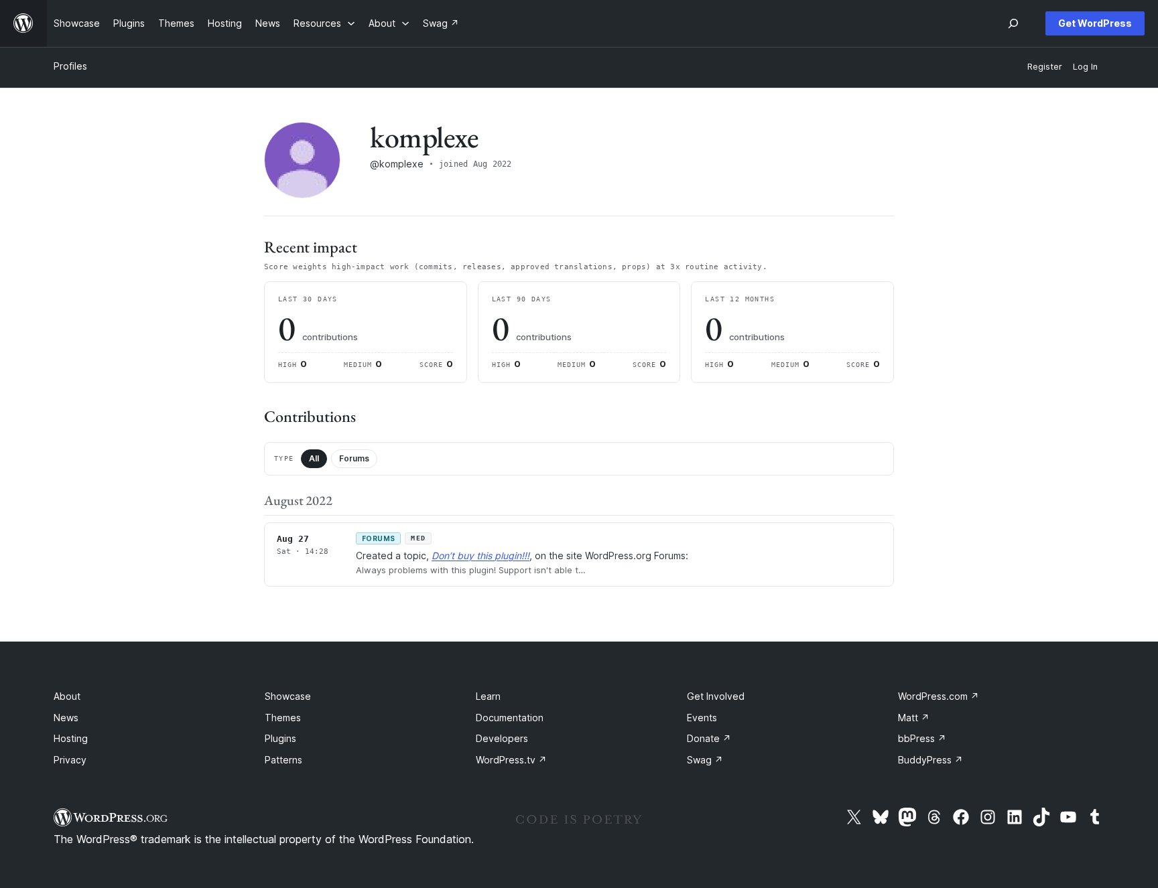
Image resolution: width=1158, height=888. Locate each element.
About (67, 696)
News (66, 717)
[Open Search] (1013, 23)
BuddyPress (930, 759)
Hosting (71, 738)
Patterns (283, 759)
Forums (354, 458)
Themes (283, 717)
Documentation (509, 717)
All (314, 458)
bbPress (922, 738)
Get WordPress (1095, 23)
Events (702, 717)
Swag (705, 759)
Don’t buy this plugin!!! (480, 555)
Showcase (288, 696)
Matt (913, 717)
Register (1044, 67)
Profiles (70, 66)
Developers (502, 738)
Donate (709, 738)
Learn (488, 696)
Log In (1085, 67)
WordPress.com (938, 696)
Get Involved (716, 696)
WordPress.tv (511, 759)
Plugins (280, 738)
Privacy (70, 759)
